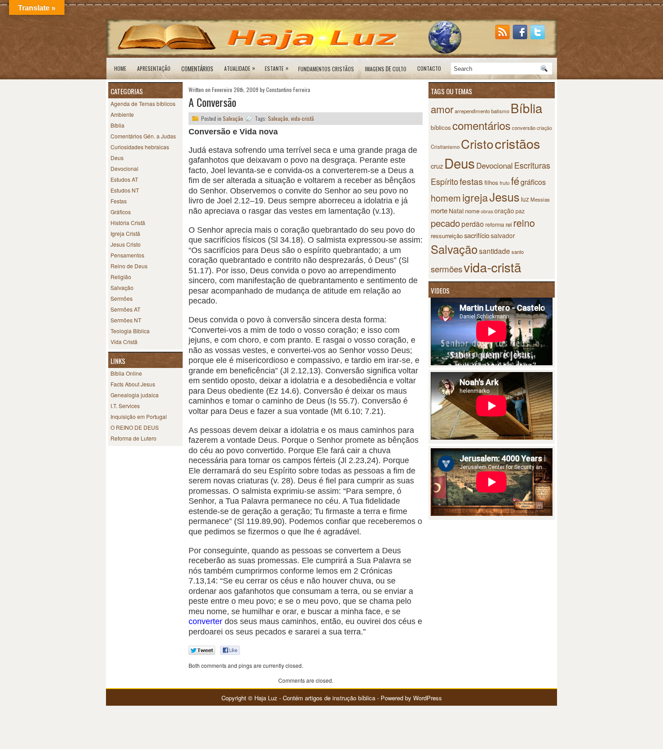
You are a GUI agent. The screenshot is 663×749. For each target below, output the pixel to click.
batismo (500, 111)
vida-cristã (302, 118)
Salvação (122, 287)
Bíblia (117, 125)
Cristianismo (445, 146)
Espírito (444, 181)
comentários (481, 125)
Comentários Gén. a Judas (143, 136)
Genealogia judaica (134, 395)
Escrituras (532, 165)
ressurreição (447, 235)
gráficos (533, 181)
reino (524, 223)
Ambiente (122, 114)
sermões (446, 268)
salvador (503, 235)
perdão (472, 224)
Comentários (197, 68)
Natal (456, 210)
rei (509, 224)
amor (442, 108)
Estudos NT (124, 190)
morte (439, 210)
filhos (491, 182)
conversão (523, 127)
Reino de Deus (128, 266)
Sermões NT (125, 320)
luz (525, 198)
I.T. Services (125, 405)
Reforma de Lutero (133, 438)
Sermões (121, 298)
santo (517, 251)
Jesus (504, 196)
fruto (505, 182)
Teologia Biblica (130, 331)
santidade (494, 251)
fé (515, 180)
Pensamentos (127, 255)
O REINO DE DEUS (134, 427)
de (385, 68)
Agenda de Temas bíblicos (142, 103)
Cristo (477, 143)
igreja (475, 197)
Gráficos (120, 212)
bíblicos (441, 127)
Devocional (124, 168)
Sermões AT (125, 309)
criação (544, 127)
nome (472, 211)
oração (504, 210)
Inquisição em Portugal (138, 416)
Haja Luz (265, 698)
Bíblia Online (126, 373)
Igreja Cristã (125, 233)
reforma (494, 224)
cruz (437, 165)
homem (446, 197)
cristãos (517, 143)
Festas (118, 201)
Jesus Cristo (125, 244)
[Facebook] (521, 37)
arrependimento (472, 111)
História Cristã (127, 222)
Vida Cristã (124, 341)
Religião (120, 276)
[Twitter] (538, 37)
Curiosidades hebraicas (139, 147)
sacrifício (476, 235)
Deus (117, 157)
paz (520, 211)
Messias (540, 199)
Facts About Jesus (132, 384)
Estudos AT (124, 179)
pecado (445, 223)
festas (471, 181)
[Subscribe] (503, 37)
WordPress (427, 698)
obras (487, 211)
